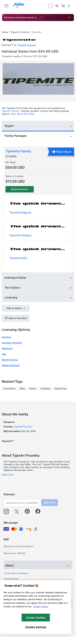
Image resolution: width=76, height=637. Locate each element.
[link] (63, 5)
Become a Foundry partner (19, 546)
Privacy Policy (40, 606)
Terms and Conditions (16, 573)
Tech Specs (12, 287)
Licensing (11, 297)
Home (5, 32)
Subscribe (49, 502)
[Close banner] (69, 17)
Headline (45, 388)
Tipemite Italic (18, 258)
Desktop (6, 337)
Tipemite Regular (20, 212)
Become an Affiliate (15, 553)
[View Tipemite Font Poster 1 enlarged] (38, 81)
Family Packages (16, 136)
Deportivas (60, 388)
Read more (8, 474)
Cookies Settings (35, 627)
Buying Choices (19, 189)
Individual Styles (16, 277)
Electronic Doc (10, 359)
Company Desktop (12, 342)
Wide (22, 388)
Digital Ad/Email (10, 365)
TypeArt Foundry (20, 32)
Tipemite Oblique (20, 235)
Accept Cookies (35, 617)
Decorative (9, 388)
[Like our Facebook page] (39, 511)
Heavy (32, 388)
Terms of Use (11, 578)
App (4, 354)
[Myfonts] (19, 7)
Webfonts (7, 348)
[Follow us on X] (18, 511)
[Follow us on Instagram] (7, 511)
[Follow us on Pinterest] (29, 511)
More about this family (22, 114)
